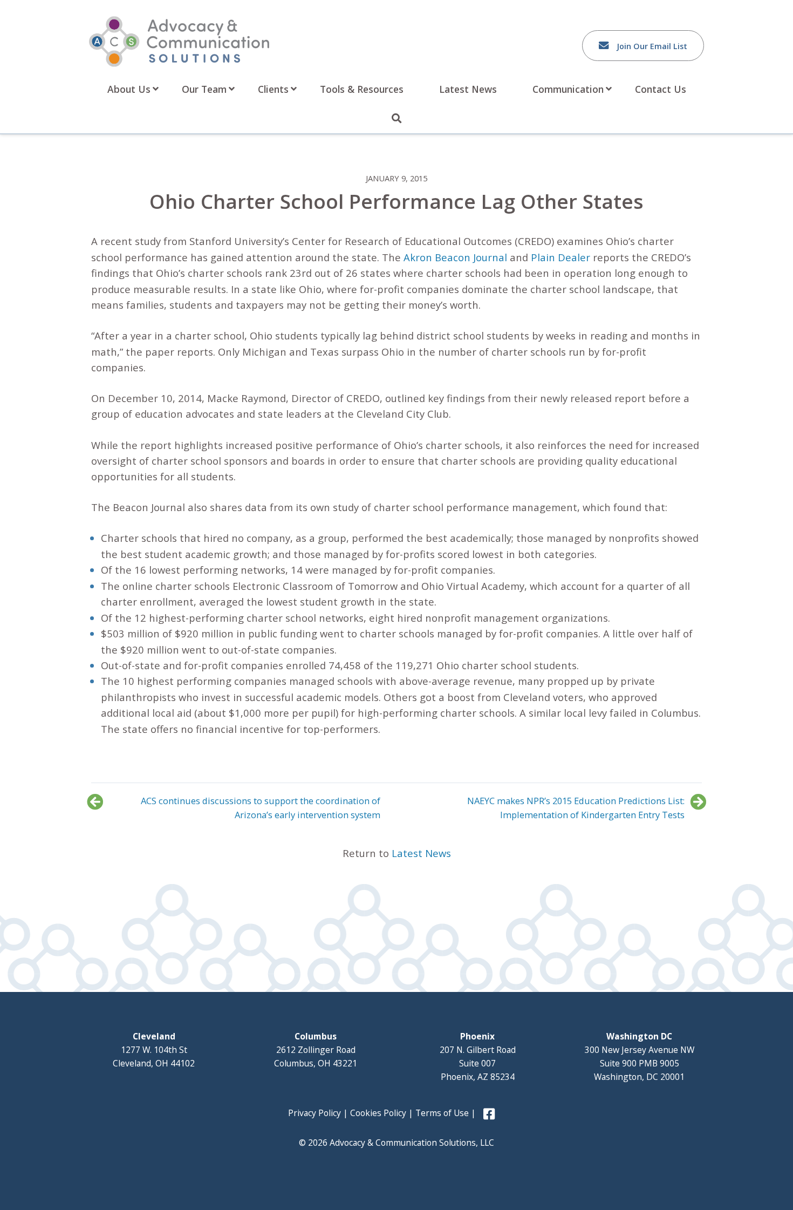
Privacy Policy (314, 1113)
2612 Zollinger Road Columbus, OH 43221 (315, 1049)
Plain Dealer (560, 257)
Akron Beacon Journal (457, 257)
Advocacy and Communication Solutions (179, 41)
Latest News (421, 853)
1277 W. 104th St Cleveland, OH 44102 (154, 1049)
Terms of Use (442, 1113)
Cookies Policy (378, 1113)
